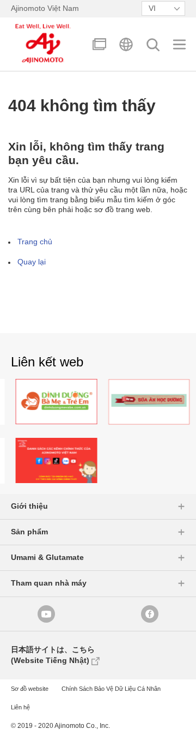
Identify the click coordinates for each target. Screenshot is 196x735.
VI (152, 8)
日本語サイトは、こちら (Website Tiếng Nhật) (53, 655)
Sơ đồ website (29, 688)
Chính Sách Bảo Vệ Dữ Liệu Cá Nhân (111, 688)
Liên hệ (20, 707)
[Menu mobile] (179, 44)
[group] (68, 402)
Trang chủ (34, 242)
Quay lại (31, 262)
